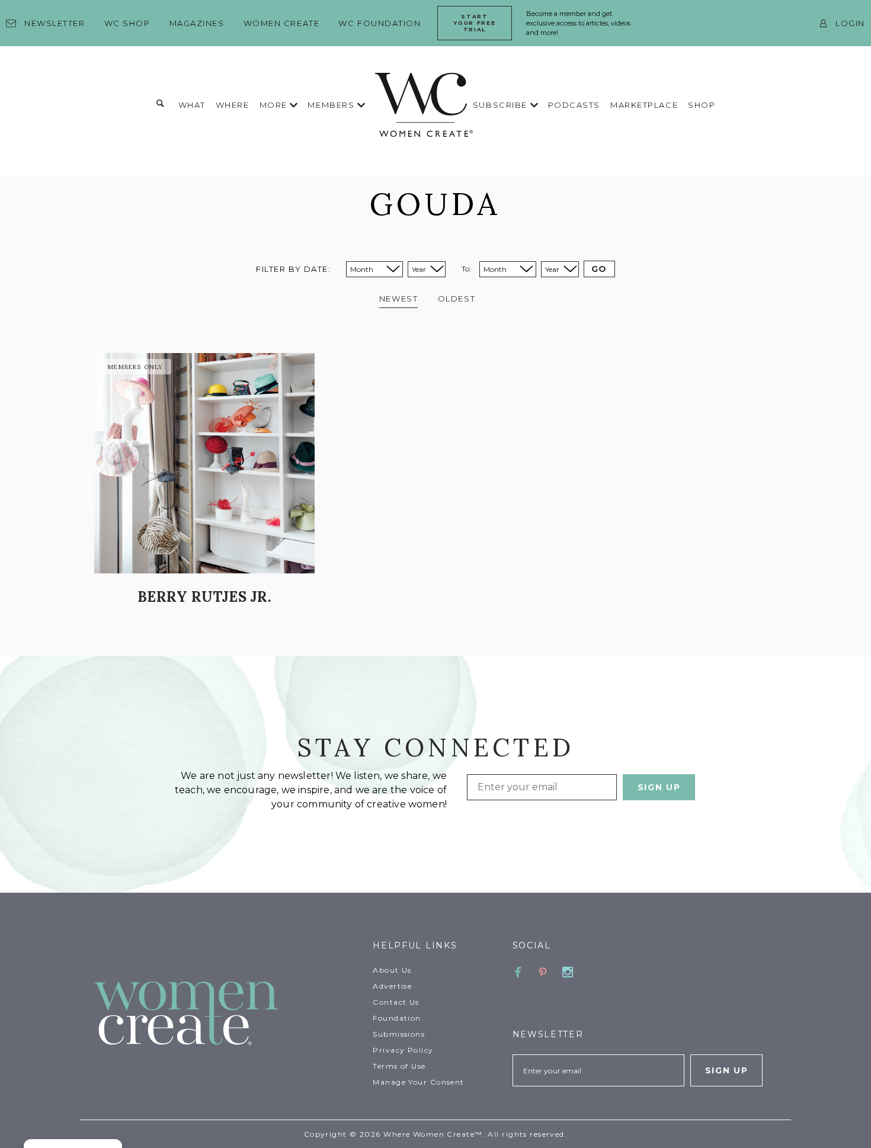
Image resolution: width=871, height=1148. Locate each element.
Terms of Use (399, 1066)
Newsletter (54, 23)
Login (850, 23)
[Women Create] (226, 1014)
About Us (392, 970)
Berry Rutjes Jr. (204, 597)
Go (599, 269)
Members (332, 105)
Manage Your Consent (418, 1082)
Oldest (456, 298)
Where (232, 105)
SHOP (701, 105)
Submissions (399, 1034)
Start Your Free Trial (474, 23)
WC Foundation (379, 23)
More (275, 105)
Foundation (397, 1018)
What (192, 105)
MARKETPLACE (644, 105)
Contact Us (396, 1002)
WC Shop (127, 23)
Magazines (197, 23)
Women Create (282, 23)
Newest (398, 298)
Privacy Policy (403, 1050)
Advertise (392, 986)
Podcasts (574, 105)
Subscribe (501, 105)
